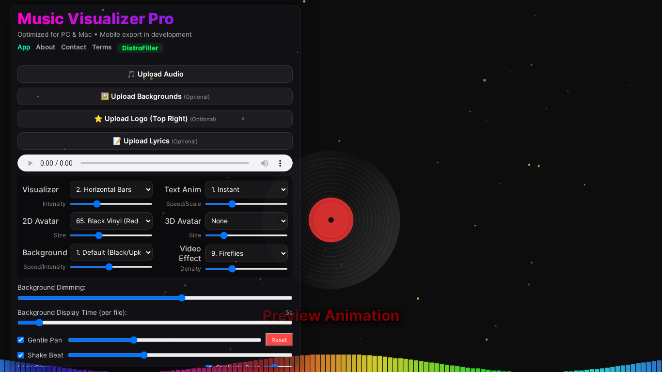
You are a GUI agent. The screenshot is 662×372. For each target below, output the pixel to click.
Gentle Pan (45, 340)
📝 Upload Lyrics (155, 141)
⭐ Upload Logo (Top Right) (155, 118)
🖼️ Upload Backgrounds (155, 96)
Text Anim (182, 189)
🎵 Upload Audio (155, 74)
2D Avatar (40, 221)
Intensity (54, 203)
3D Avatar (183, 221)
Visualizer (40, 189)
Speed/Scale (183, 203)
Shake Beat (45, 355)
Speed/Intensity (44, 266)
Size (60, 235)
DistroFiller (140, 48)
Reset (279, 339)
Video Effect (190, 253)
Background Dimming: (51, 287)
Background (44, 252)
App (23, 47)
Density (190, 268)
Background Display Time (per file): (72, 312)
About (45, 47)
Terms (101, 47)
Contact (73, 47)
